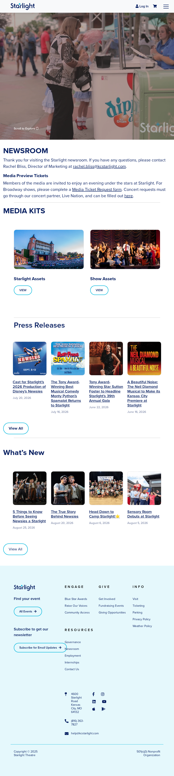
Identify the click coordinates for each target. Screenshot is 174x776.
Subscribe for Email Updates (38, 647)
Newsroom (72, 649)
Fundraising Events (111, 606)
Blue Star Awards (76, 599)
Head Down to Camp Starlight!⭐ (104, 514)
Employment (73, 655)
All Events (26, 611)
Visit (135, 599)
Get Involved (107, 599)
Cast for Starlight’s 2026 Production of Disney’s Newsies (29, 386)
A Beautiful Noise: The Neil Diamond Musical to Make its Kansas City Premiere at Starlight (143, 393)
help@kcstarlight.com (77, 734)
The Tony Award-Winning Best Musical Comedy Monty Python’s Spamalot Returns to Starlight (66, 393)
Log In (144, 6)
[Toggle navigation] (166, 6)
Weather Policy (142, 626)
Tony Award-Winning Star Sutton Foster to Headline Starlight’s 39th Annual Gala (106, 391)
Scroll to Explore (25, 128)
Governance (73, 642)
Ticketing (139, 606)
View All (15, 549)
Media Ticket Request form (97, 189)
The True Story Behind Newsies (65, 514)
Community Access (77, 612)
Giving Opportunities (112, 612)
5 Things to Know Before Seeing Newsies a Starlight (29, 516)
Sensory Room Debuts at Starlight (143, 514)
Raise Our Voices (76, 606)
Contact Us (72, 669)
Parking (137, 612)
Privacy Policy (141, 619)
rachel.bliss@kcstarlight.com (99, 166)
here (128, 196)
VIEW (23, 290)
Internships (72, 662)
